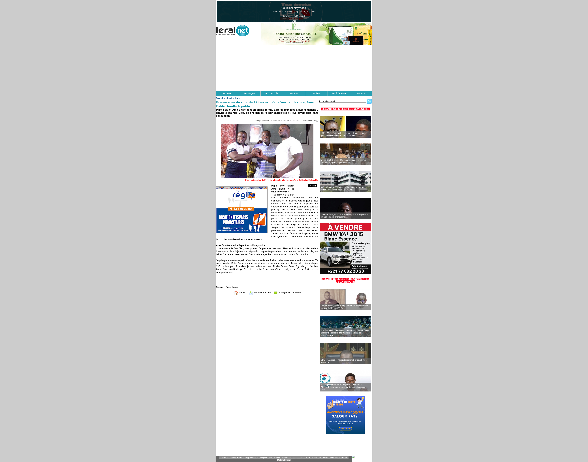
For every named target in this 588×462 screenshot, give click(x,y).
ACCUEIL (227, 93)
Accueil (219, 98)
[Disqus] (267, 338)
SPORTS (294, 93)
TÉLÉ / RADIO (339, 93)
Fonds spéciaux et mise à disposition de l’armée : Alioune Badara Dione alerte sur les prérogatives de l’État (343, 387)
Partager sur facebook (289, 292)
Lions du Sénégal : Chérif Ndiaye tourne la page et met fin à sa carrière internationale (345, 215)
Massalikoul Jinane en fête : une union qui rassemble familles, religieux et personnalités (343, 161)
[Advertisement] (294, 67)
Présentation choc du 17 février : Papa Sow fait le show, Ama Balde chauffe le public (281, 180)
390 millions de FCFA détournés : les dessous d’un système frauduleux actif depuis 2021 (342, 188)
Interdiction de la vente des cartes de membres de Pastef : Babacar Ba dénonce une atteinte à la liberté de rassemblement (345, 332)
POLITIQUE (249, 93)
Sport (229, 98)
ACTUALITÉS (271, 93)
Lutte (237, 98)
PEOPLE (361, 93)
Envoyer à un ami (262, 292)
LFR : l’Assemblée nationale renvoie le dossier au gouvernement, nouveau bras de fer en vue (342, 134)
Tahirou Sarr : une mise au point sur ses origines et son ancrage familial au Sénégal (344, 307)
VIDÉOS (316, 93)
